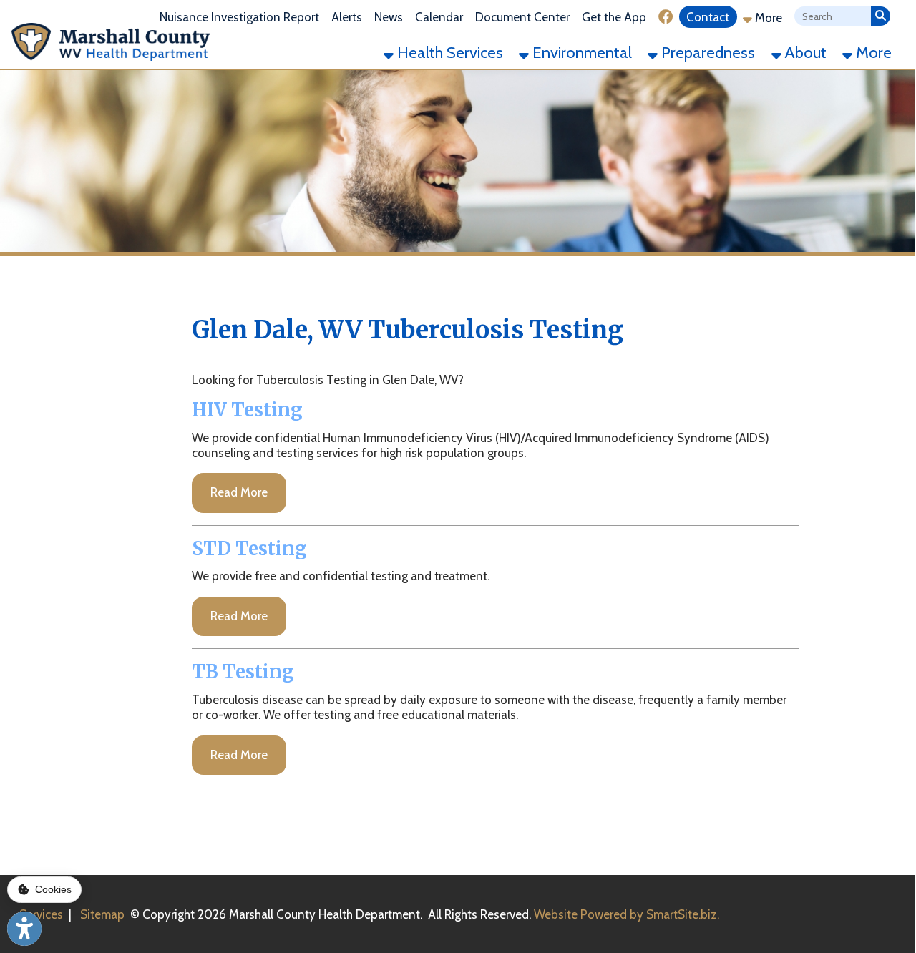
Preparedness (706, 52)
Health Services (448, 52)
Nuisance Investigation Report (239, 17)
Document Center (522, 17)
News (388, 17)
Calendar (439, 17)
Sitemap (102, 914)
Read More (239, 492)
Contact (707, 17)
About (804, 52)
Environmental (580, 52)
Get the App (614, 17)
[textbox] (832, 16)
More (767, 18)
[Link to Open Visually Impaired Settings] (24, 929)
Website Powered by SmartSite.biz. (626, 914)
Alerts (346, 17)
